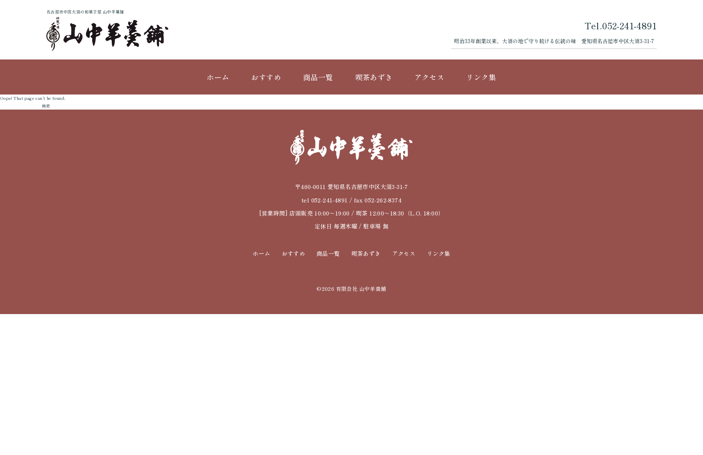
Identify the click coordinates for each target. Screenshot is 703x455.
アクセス (430, 77)
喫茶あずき (374, 77)
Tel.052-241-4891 (621, 25)
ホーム (218, 77)
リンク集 (481, 77)
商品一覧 (318, 77)
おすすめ (266, 77)
